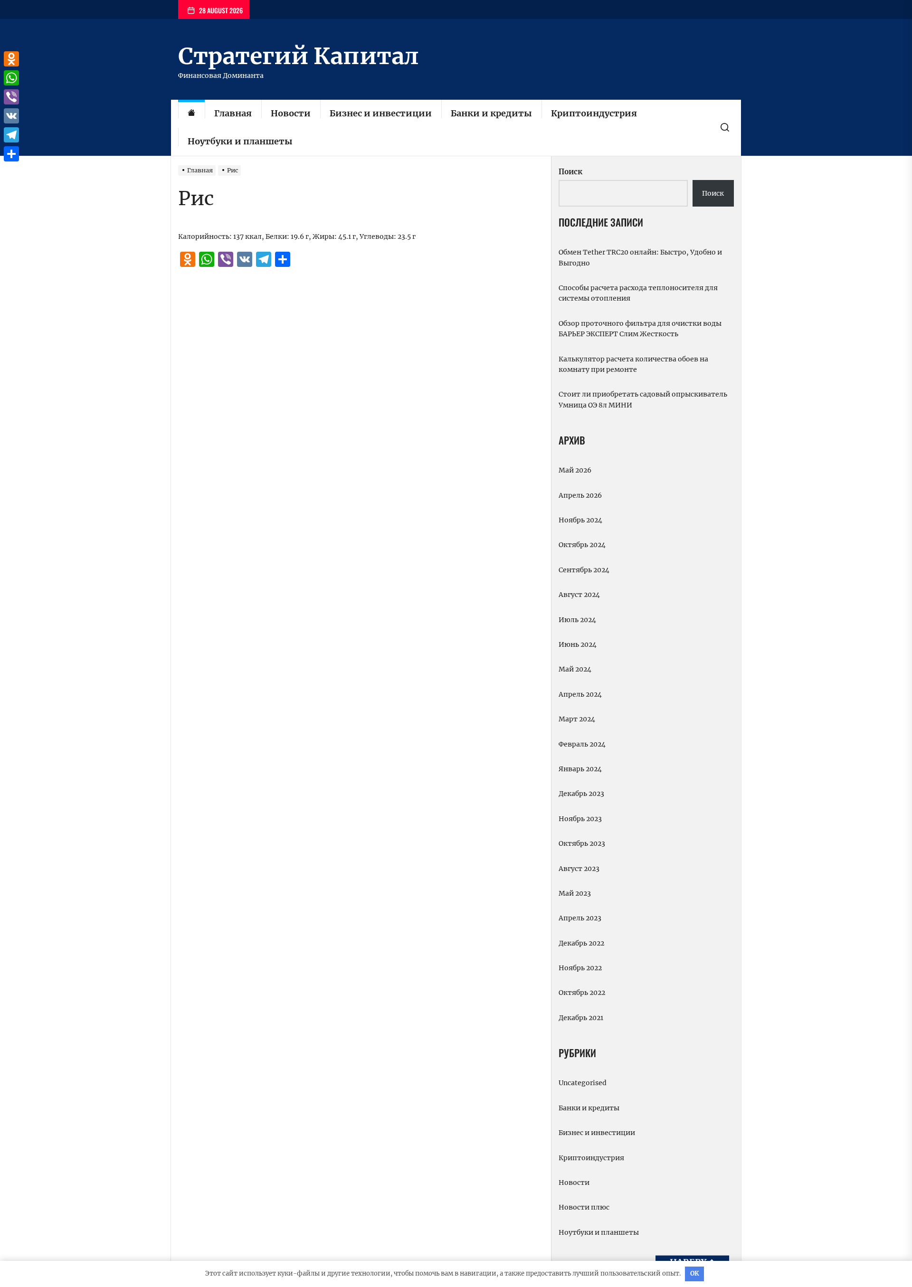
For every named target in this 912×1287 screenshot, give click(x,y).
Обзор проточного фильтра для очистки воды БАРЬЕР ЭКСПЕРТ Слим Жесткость (640, 328)
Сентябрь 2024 (584, 570)
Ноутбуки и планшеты (240, 141)
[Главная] (191, 114)
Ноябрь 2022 (580, 968)
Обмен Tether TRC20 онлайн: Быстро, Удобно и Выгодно (640, 257)
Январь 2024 (580, 769)
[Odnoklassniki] (11, 58)
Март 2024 (577, 719)
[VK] (11, 115)
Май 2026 (575, 470)
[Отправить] (11, 153)
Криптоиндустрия (594, 113)
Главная (233, 113)
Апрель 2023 (580, 918)
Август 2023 (579, 868)
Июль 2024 (577, 619)
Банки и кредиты (491, 113)
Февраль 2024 (582, 744)
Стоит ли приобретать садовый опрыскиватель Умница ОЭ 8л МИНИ (643, 399)
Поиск (570, 171)
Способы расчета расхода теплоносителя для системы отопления (638, 293)
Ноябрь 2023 (580, 818)
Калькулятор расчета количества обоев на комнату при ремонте (633, 364)
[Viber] (11, 96)
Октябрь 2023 (582, 843)
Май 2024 (575, 669)
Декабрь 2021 (581, 1017)
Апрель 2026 (580, 495)
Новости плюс (584, 1207)
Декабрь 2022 (581, 943)
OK (694, 1273)
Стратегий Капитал (298, 56)
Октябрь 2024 (582, 544)
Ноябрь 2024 (580, 520)
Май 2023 (575, 893)
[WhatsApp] (11, 77)
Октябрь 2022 (582, 992)
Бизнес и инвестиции (381, 113)
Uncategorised (583, 1083)
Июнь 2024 (578, 644)
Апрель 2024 (580, 694)
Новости (291, 113)
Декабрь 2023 (581, 793)
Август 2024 (579, 594)
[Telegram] (11, 134)
